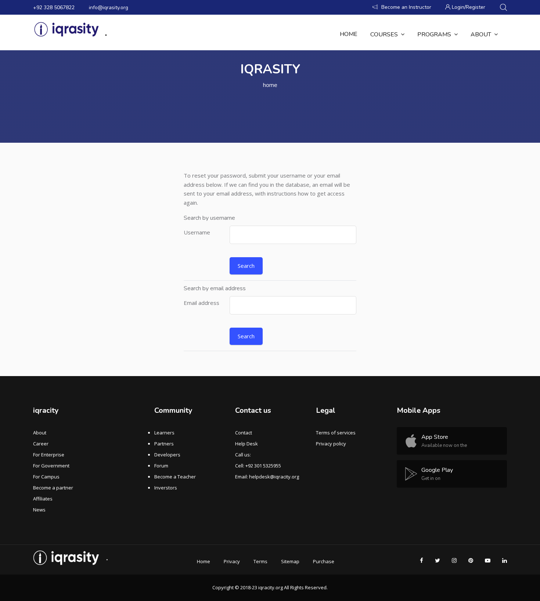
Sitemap (290, 561)
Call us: (243, 454)
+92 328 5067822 (54, 7)
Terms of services (336, 432)
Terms (260, 561)
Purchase (323, 561)
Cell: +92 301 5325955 (258, 465)
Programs (434, 34)
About (481, 34)
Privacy (232, 561)
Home (348, 34)
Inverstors (165, 487)
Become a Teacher (175, 476)
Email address (201, 302)
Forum (161, 465)
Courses (384, 34)
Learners (164, 432)
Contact (243, 432)
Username (197, 232)
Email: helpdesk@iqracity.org (267, 476)
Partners (164, 443)
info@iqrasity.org (108, 7)
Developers (167, 454)
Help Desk (246, 443)
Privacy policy (331, 443)
